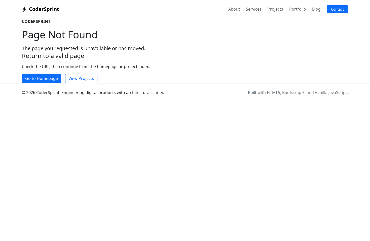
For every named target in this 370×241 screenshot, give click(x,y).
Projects (275, 9)
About (234, 9)
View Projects (81, 78)
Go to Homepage (41, 78)
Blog (316, 9)
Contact (337, 9)
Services (254, 9)
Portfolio (297, 9)
